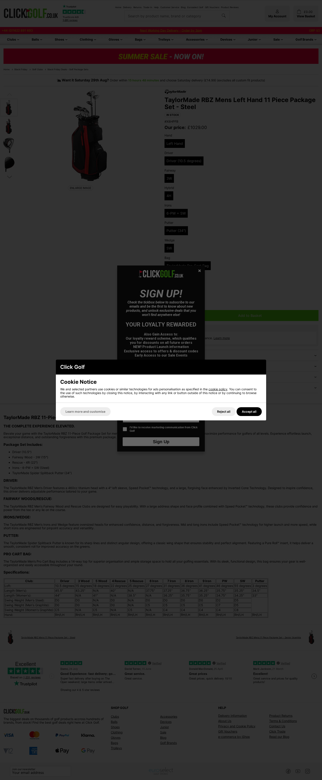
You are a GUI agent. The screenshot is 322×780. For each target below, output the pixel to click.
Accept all (249, 411)
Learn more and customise (85, 411)
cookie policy (218, 389)
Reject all (223, 411)
